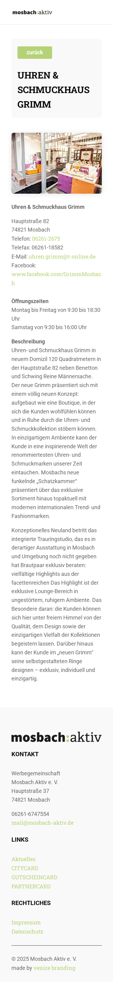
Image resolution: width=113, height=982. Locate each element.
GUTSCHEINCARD (34, 877)
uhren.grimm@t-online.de (62, 256)
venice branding (54, 967)
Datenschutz (27, 931)
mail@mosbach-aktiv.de (42, 822)
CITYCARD (24, 868)
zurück (35, 52)
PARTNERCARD (31, 886)
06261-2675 (46, 238)
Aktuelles (23, 859)
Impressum (26, 922)
